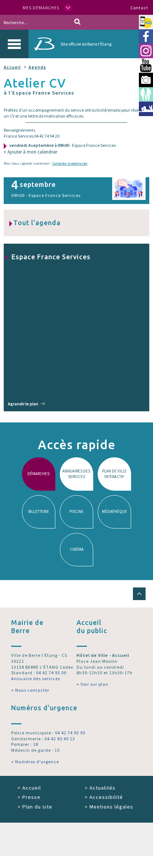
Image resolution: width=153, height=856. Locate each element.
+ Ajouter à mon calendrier (30, 152)
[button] (139, 593)
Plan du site (34, 806)
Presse (28, 797)
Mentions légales (109, 806)
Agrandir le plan (23, 403)
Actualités (100, 787)
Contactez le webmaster (70, 163)
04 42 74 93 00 (51, 672)
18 (35, 744)
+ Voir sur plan (92, 684)
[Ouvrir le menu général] (14, 44)
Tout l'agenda (37, 222)
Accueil (12, 67)
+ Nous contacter (30, 690)
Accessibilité (104, 797)
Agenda (37, 67)
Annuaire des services (35, 678)
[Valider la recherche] (77, 22)
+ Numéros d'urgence (35, 761)
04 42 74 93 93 (70, 732)
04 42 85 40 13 (60, 738)
